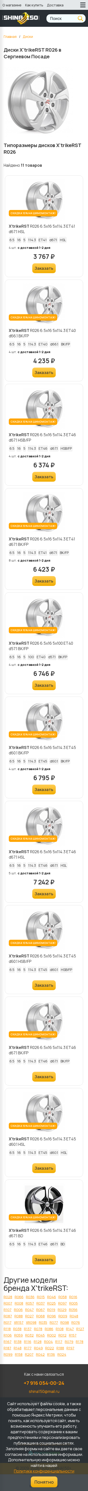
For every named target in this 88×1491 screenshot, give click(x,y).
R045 (40, 1335)
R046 (51, 1297)
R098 (64, 1322)
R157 (73, 1335)
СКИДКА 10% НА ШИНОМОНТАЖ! (33, 213)
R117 (58, 1341)
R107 (7, 1309)
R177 (28, 1348)
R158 (18, 1354)
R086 (49, 1329)
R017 (7, 1322)
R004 (48, 1341)
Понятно (44, 1482)
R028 (8, 1297)
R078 (38, 1329)
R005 (73, 1303)
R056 (73, 1309)
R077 (54, 1322)
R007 (8, 1303)
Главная (10, 36)
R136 (51, 1354)
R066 (19, 1297)
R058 (62, 1297)
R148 (18, 1348)
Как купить (34, 5)
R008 (19, 1303)
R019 (51, 1309)
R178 (79, 1341)
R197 (70, 1348)
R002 (51, 1335)
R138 (18, 1341)
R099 (8, 1354)
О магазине (12, 5)
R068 (40, 1316)
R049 (38, 1348)
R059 (18, 1335)
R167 (7, 1341)
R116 (27, 1341)
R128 (38, 1341)
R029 (62, 1309)
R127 (80, 1329)
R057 (30, 1303)
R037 (40, 1303)
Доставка (55, 5)
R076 (75, 1322)
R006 (18, 1309)
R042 (40, 1354)
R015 (41, 1297)
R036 (30, 1297)
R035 (43, 1322)
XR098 (31, 1322)
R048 (74, 1316)
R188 (60, 1348)
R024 (61, 1354)
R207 (29, 1354)
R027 (29, 1316)
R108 (60, 1329)
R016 (73, 1297)
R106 (8, 1335)
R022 (49, 1348)
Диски (28, 36)
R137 (28, 1329)
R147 (70, 1329)
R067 (40, 1309)
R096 (51, 1316)
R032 (29, 1335)
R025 (51, 1303)
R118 (7, 1329)
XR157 (18, 1322)
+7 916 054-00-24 (44, 1383)
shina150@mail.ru (44, 1391)
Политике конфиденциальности (44, 1471)
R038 (17, 1329)
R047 (29, 1309)
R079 (69, 1341)
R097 (62, 1303)
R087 (8, 1316)
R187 (7, 1348)
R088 (18, 1316)
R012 (62, 1335)
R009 (62, 1316)
